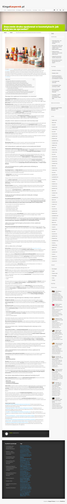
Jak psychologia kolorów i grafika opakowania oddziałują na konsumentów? (19, 84)
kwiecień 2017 (54, 256)
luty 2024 (53, 172)
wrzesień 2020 (54, 217)
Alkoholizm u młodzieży (56, 70)
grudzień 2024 (54, 158)
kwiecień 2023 (54, 183)
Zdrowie (43, 10)
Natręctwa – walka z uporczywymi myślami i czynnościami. (10, 453)
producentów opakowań (36, 248)
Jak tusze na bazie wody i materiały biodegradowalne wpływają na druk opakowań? (21, 91)
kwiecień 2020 (54, 229)
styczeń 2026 (54, 133)
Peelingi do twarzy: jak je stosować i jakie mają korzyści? (57, 320)
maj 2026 (53, 124)
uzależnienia (23, 491)
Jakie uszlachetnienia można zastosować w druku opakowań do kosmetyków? (19, 92)
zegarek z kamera (23, 495)
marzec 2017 (54, 258)
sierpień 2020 (54, 220)
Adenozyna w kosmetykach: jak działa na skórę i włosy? (17, 422)
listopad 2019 (54, 238)
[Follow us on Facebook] (57, 10)
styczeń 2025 (54, 156)
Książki (23, 10)
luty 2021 (53, 206)
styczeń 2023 (54, 186)
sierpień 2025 (54, 145)
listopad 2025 (54, 138)
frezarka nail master (25, 465)
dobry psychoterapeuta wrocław (25, 458)
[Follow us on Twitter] (54, 10)
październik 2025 (55, 140)
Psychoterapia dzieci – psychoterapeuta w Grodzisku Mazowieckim (10, 447)
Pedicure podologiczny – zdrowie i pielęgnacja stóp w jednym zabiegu (20, 415)
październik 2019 (55, 240)
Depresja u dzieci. (55, 73)
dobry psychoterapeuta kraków (24, 454)
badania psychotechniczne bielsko (25, 447)
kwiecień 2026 (54, 127)
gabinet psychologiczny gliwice (25, 467)
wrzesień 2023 (54, 179)
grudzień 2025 (54, 136)
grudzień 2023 (54, 174)
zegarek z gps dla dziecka (25, 493)
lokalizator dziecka (27, 468)
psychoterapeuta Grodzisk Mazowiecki (25, 472)
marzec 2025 (54, 152)
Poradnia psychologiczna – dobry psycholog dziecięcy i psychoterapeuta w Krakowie (57, 77)
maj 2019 (53, 242)
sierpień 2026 (54, 120)
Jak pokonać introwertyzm (11, 487)
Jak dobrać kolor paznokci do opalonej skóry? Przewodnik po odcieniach (20, 419)
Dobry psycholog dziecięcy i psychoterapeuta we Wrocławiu (11, 474)
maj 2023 (53, 181)
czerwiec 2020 (54, 224)
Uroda (39, 10)
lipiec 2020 (54, 222)
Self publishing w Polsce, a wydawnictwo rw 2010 (56, 292)
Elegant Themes (51, 501)
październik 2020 (55, 215)
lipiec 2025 (54, 147)
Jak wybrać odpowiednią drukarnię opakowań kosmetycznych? (17, 93)
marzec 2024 (54, 170)
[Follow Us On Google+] (63, 10)
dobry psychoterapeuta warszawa (26, 456)
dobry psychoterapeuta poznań (25, 455)
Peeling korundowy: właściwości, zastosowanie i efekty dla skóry (57, 53)
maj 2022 (53, 195)
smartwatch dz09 (25, 486)
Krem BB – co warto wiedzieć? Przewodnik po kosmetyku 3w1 (18, 411)
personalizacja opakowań (20, 195)
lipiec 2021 (54, 199)
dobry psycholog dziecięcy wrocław (25, 450)
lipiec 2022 (54, 190)
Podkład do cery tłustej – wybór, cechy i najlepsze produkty (57, 331)
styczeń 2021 (54, 208)
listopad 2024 (54, 161)
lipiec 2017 (54, 249)
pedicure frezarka (24, 469)
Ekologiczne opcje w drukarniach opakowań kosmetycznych (18, 404)
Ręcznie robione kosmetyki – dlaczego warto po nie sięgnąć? (57, 61)
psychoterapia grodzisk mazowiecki (24, 483)
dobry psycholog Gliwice (25, 452)
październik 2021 (55, 197)
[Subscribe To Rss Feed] (60, 10)
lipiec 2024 (54, 165)
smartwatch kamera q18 (25, 489)
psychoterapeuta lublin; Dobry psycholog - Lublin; (25, 475)
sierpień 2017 (54, 247)
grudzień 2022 (54, 188)
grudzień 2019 (54, 236)
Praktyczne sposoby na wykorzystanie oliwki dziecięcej (57, 344)
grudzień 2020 (54, 211)
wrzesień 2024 (54, 163)
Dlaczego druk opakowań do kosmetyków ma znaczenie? (16, 80)
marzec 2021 (54, 204)
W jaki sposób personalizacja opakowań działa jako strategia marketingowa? (19, 85)
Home (5, 10)
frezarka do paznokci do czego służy (25, 461)
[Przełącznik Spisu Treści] (33, 79)
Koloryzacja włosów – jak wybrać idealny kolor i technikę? (56, 42)
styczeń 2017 (54, 261)
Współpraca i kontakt (11, 10)
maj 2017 (53, 254)
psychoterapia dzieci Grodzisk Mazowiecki (25, 480)
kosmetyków (11, 69)
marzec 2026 (54, 129)
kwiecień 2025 (54, 149)
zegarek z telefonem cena (25, 495)
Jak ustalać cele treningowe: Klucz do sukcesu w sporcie (57, 357)
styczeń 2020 (54, 233)
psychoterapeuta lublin (24, 473)
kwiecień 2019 (54, 245)
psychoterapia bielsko (26, 476)
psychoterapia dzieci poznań (25, 482)
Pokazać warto (28, 10)
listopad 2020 (54, 213)
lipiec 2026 (54, 122)
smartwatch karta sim (26, 490)
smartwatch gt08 (25, 487)
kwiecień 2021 (54, 202)
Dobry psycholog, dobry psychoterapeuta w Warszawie (56, 90)
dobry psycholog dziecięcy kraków (24, 449)
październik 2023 (55, 177)
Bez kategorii (18, 10)
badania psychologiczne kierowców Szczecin (24, 446)
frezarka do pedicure (25, 464)
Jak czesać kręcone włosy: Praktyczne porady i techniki (57, 371)
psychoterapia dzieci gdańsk (25, 477)
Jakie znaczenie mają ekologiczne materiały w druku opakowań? (17, 90)
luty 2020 (53, 231)
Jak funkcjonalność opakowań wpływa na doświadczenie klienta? (17, 83)
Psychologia (35, 10)
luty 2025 (53, 154)
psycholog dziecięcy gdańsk (25, 471)
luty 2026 (53, 131)
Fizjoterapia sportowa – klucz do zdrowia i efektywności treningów (19, 408)
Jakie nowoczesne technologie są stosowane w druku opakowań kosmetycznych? (20, 86)
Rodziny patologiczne (10, 478)
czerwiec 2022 (54, 192)
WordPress (62, 501)
